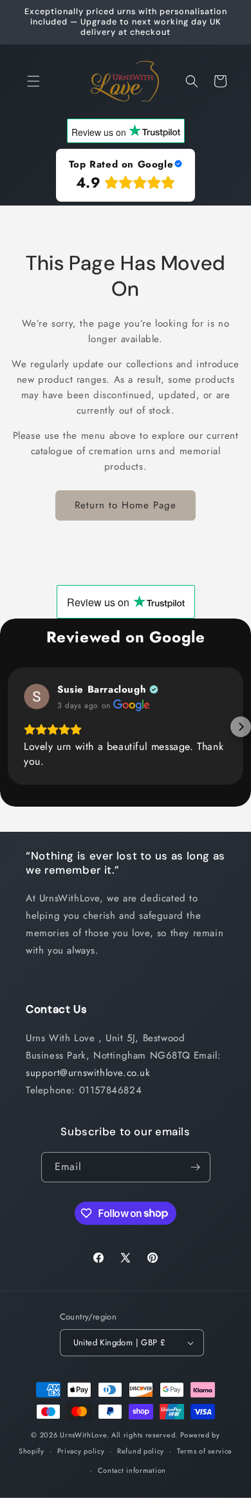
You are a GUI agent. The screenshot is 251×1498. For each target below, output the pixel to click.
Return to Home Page (125, 505)
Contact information (132, 1470)
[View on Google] (37, 696)
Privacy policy (81, 1451)
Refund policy (140, 1451)
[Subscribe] (195, 1167)
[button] (33, 81)
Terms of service (204, 1451)
